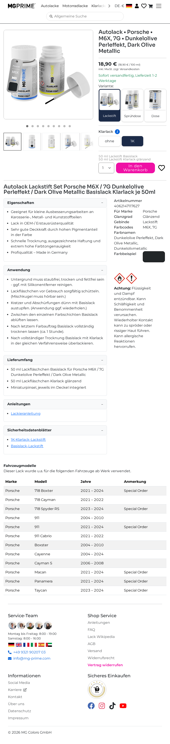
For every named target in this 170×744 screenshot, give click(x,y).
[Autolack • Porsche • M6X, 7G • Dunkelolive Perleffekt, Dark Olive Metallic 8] (64, 126)
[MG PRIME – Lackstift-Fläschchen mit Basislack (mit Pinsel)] (71, 141)
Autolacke (50, 6)
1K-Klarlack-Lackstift (28, 440)
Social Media (19, 683)
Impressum (18, 718)
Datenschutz (19, 711)
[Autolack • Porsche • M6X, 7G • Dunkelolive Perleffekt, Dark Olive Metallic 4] (43, 126)
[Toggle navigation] (158, 6)
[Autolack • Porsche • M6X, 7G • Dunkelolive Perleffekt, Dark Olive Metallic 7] (59, 126)
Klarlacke (99, 6)
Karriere (15, 690)
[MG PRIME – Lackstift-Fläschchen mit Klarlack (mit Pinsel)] (90, 141)
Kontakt (15, 697)
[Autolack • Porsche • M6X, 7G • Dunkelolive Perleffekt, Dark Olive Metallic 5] (48, 126)
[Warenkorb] (151, 6)
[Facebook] (91, 705)
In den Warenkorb (135, 168)
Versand (95, 651)
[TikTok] (112, 705)
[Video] (69, 126)
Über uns (16, 704)
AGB (91, 644)
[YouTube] (123, 705)
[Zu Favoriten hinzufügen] (161, 168)
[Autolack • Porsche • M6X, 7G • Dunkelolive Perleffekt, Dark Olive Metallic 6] (53, 126)
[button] (48, 74)
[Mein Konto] (136, 5)
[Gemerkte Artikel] (143, 6)
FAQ (91, 630)
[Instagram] (101, 705)
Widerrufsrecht (101, 658)
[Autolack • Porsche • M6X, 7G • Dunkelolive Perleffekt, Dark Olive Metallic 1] (27, 126)
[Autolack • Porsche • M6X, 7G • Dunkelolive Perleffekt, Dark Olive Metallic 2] (32, 126)
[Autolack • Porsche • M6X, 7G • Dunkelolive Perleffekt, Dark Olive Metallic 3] (38, 126)
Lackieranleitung (26, 413)
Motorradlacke (75, 6)
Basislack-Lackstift (27, 446)
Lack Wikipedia (101, 637)
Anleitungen (99, 622)
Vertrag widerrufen (105, 665)
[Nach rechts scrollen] (109, 6)
